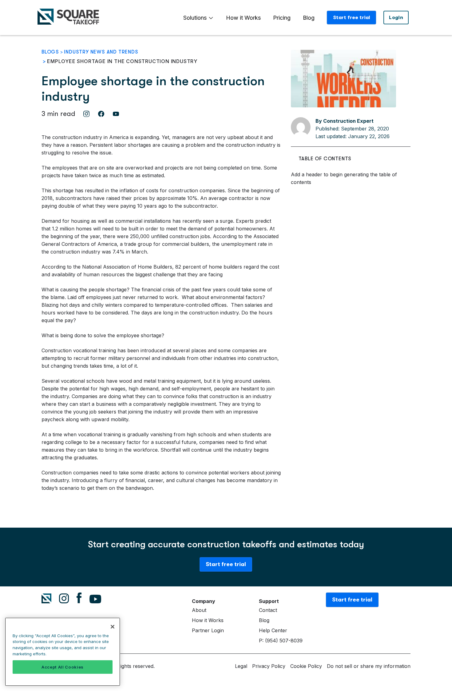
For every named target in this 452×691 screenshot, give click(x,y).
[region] (62, 651)
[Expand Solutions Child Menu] (211, 18)
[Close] (112, 626)
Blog (309, 17)
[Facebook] (101, 114)
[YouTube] (116, 114)
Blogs (50, 52)
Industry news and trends (101, 52)
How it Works (243, 17)
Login (396, 17)
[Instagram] (86, 114)
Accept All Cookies (63, 667)
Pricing (282, 17)
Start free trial (351, 17)
